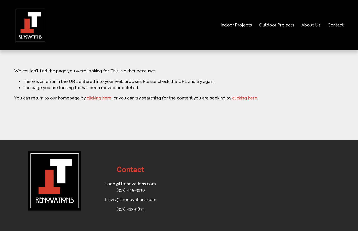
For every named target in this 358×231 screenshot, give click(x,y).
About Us (311, 25)
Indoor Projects (236, 25)
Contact (335, 25)
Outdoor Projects (276, 25)
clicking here (99, 98)
